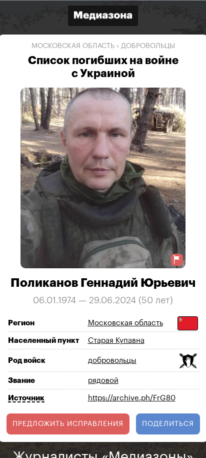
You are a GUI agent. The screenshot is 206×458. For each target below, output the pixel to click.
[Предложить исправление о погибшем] (177, 259)
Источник (26, 398)
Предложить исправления (68, 423)
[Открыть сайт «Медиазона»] (103, 17)
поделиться (168, 423)
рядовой (103, 380)
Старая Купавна (116, 340)
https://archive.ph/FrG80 (132, 398)
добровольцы (148, 46)
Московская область (73, 46)
